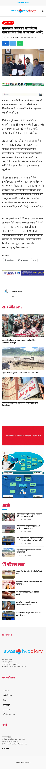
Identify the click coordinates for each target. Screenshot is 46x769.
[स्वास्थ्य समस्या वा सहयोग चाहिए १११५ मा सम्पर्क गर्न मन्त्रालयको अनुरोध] (8, 529)
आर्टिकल (6, 705)
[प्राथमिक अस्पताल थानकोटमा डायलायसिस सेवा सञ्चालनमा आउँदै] (23, 62)
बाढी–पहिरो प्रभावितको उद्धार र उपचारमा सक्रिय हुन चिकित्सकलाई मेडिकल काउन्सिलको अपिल (30, 539)
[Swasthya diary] (23, 11)
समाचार (6, 691)
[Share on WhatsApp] (20, 43)
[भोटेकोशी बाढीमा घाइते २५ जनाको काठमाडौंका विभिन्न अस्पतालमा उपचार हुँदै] (23, 325)
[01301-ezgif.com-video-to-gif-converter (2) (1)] (23, 450)
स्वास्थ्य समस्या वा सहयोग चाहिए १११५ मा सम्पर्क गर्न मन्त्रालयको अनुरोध (28, 527)
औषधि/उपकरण (9, 714)
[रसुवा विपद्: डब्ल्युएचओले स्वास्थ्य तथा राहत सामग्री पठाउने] (23, 358)
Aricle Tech (13, 37)
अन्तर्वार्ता (6, 710)
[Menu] (3, 11)
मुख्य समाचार (8, 22)
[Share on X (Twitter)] (12, 43)
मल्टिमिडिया (7, 695)
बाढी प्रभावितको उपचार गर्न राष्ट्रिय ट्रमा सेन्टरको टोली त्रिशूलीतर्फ (20, 404)
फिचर (5, 700)
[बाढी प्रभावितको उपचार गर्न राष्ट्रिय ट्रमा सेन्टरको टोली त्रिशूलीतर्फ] (23, 388)
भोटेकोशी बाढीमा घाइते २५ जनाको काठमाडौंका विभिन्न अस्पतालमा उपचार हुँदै (19, 341)
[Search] (42, 11)
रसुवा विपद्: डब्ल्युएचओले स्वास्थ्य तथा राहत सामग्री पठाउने (21, 372)
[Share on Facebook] (5, 43)
